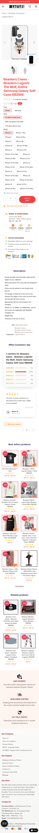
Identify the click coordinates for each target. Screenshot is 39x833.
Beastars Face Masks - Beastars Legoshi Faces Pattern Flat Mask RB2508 (11, 655)
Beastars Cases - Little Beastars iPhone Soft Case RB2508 (10, 571)
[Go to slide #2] (25, 70)
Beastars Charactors (16, 13)
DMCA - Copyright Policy (10, 747)
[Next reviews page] (34, 430)
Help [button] (35, 830)
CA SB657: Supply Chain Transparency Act (17, 750)
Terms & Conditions (9, 741)
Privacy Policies (7, 744)
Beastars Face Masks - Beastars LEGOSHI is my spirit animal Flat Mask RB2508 (10, 621)
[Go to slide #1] (14, 70)
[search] (29, 6)
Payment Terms (7, 763)
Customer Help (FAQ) (9, 772)
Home (4, 13)
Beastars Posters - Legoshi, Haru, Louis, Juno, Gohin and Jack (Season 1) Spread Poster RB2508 (29, 538)
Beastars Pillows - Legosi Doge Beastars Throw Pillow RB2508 (29, 502)
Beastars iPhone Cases (23, 330)
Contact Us (6, 769)
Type (5, 107)
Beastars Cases (20, 328)
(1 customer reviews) (20, 99)
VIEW (10, 464)
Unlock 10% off (4, 823)
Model (5, 129)
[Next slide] (34, 42)
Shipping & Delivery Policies (11, 760)
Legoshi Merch (7, 17)
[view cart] (36, 6)
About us (5, 738)
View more (19, 586)
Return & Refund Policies (11, 766)
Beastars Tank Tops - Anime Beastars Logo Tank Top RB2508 (10, 536)
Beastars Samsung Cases (23, 332)
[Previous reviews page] (23, 430)
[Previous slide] (5, 42)
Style (5, 114)
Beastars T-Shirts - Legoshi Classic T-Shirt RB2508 (29, 471)
